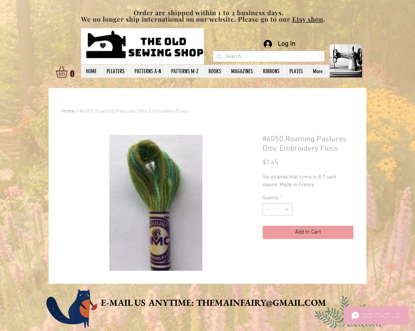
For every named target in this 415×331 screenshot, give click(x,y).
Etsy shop (307, 19)
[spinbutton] (277, 209)
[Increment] (287, 209)
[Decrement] (268, 209)
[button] (68, 72)
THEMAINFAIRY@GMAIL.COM (261, 302)
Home (68, 111)
